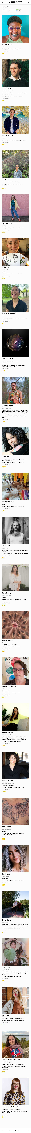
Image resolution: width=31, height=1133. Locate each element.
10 (15, 1130)
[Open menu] (2, 2)
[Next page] (27, 1130)
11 (18, 1130)
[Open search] (28, 2)
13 (24, 1130)
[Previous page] (3, 1130)
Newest (12, 10)
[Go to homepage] (15, 2)
